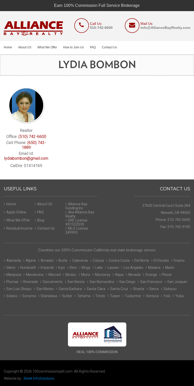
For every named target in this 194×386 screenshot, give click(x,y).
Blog (40, 220)
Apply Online (16, 212)
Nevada (134, 275)
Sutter (67, 296)
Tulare (115, 296)
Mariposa (13, 275)
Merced (54, 275)
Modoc (70, 275)
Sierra (154, 289)
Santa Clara (96, 289)
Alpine (31, 260)
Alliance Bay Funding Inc (76, 206)
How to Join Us (73, 47)
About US (24, 47)
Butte (63, 260)
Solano (11, 296)
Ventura (152, 296)
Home (8, 47)
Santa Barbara (70, 289)
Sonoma (29, 296)
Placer (167, 275)
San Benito (76, 282)
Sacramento (53, 282)
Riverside (30, 282)
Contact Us (109, 47)
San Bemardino (102, 282)
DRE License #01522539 (76, 222)
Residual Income (19, 228)
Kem (73, 268)
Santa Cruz (119, 289)
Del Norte (141, 260)
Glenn (10, 268)
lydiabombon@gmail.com (26, 158)
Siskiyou (170, 289)
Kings (86, 268)
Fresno (179, 260)
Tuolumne (133, 296)
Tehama (83, 296)
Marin (169, 268)
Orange (151, 275)
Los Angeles (133, 268)
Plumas (12, 282)
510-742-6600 (101, 28)
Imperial (47, 268)
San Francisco (151, 282)
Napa (119, 275)
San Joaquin (177, 282)
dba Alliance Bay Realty (79, 214)
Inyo (61, 268)
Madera (154, 268)
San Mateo (45, 289)
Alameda (13, 260)
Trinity (100, 296)
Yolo (167, 296)
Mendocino (35, 275)
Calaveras (80, 260)
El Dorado (161, 260)
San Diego (127, 282)
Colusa (98, 260)
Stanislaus (49, 296)
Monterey (102, 275)
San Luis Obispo (19, 289)
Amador (47, 260)
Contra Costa (119, 260)
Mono (85, 275)
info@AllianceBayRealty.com (165, 28)
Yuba (179, 296)
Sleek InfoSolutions (38, 378)
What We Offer (47, 47)
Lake (99, 268)
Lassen (113, 268)
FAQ (93, 47)
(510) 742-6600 (32, 136)
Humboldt (28, 268)
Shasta (138, 289)
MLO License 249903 (76, 230)
